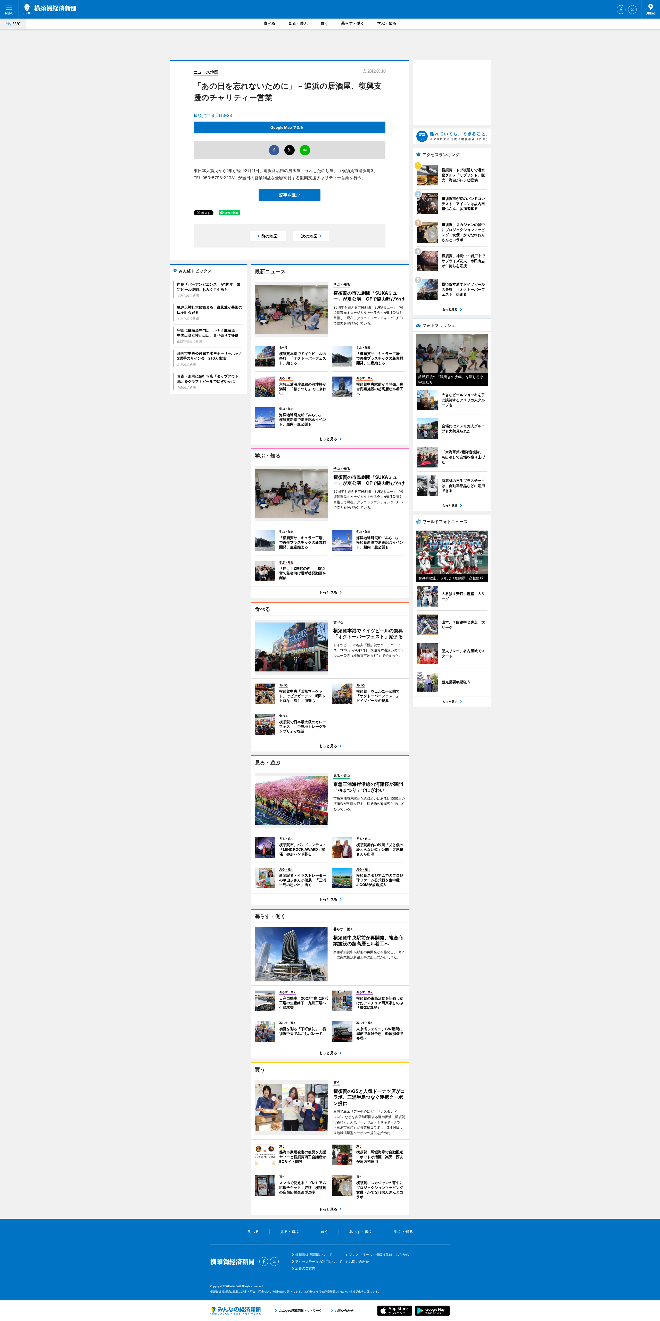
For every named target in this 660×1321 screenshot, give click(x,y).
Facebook (621, 9)
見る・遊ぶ (298, 23)
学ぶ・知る (387, 23)
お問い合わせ (359, 1261)
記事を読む (289, 195)
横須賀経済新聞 (49, 9)
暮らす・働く (352, 23)
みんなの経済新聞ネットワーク (235, 1311)
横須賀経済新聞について (313, 1254)
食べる (269, 23)
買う (324, 23)
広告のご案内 (305, 1268)
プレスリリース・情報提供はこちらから (379, 1254)
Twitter (632, 9)
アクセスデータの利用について (318, 1261)
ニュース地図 (206, 72)
